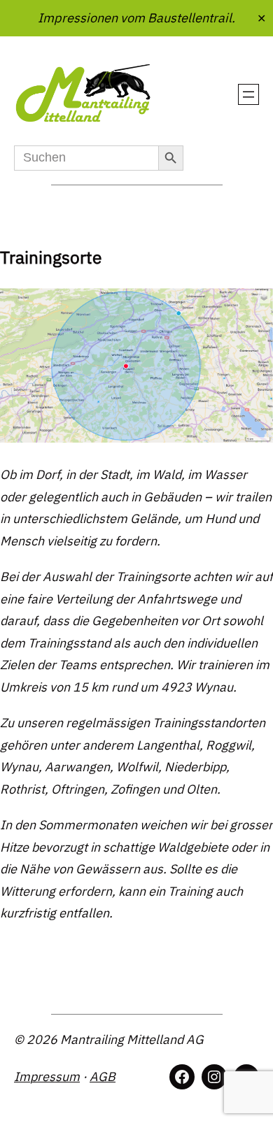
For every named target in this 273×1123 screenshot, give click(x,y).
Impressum (47, 1076)
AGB (102, 1076)
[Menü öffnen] (248, 94)
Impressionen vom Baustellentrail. (136, 17)
